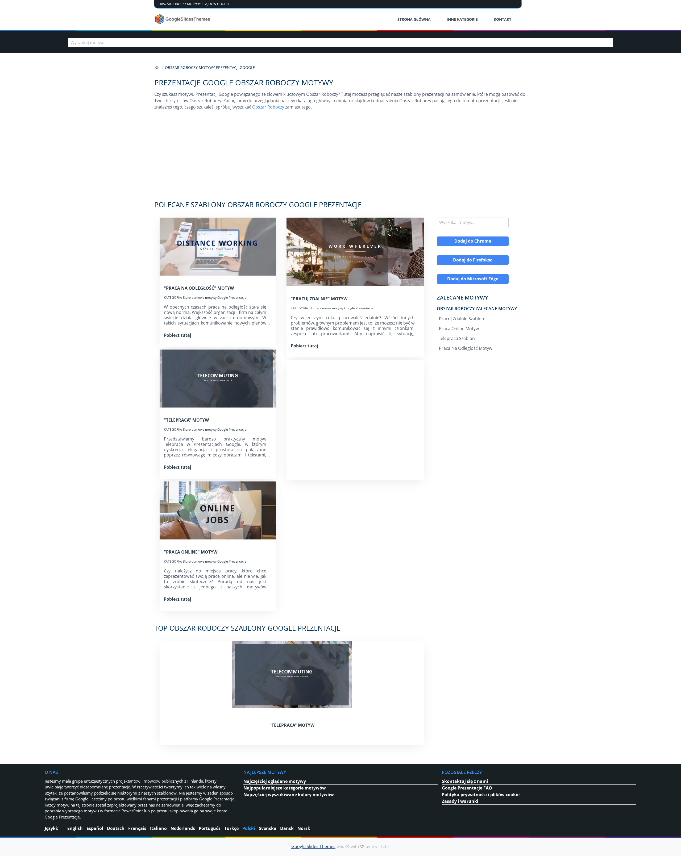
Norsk (303, 828)
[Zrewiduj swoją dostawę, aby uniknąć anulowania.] (183, 19)
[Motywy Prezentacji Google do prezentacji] (157, 67)
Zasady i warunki (460, 801)
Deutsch (115, 828)
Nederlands (183, 828)
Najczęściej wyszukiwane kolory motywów (288, 794)
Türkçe (231, 828)
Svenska (267, 828)
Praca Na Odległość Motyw (465, 348)
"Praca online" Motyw (190, 552)
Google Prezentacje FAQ (467, 788)
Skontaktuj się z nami (465, 781)
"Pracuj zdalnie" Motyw (319, 299)
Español (94, 828)
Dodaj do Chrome (472, 241)
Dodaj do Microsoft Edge (472, 279)
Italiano (158, 828)
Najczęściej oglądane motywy (274, 781)
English (75, 828)
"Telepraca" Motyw (186, 420)
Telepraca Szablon (457, 338)
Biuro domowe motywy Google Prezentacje (214, 297)
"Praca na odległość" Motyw (199, 288)
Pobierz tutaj (177, 335)
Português (210, 828)
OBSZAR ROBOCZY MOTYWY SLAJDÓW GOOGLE (194, 4)
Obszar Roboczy (268, 107)
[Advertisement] (340, 158)
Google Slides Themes (313, 846)
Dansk (287, 828)
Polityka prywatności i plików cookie (481, 794)
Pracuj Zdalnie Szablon (461, 319)
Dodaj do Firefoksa (473, 260)
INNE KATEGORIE (462, 19)
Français (137, 828)
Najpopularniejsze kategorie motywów (284, 788)
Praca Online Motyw (459, 328)
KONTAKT (502, 19)
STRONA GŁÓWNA (414, 19)
